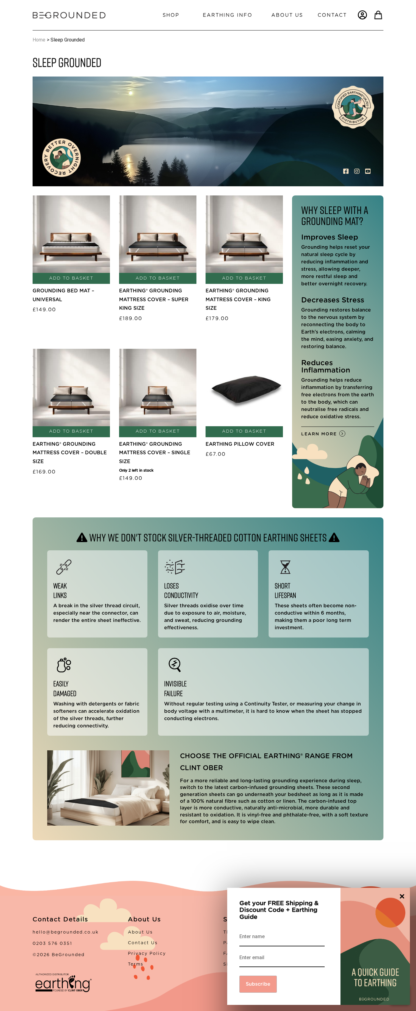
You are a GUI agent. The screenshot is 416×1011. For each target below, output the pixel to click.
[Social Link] (347, 172)
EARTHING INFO (227, 15)
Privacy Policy (147, 954)
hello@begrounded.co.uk (66, 932)
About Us (140, 932)
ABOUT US (287, 15)
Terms (135, 964)
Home (39, 40)
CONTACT (332, 15)
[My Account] (362, 15)
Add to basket (71, 278)
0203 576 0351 (52, 943)
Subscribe (258, 984)
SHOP (171, 15)
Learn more (319, 434)
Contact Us (143, 943)
